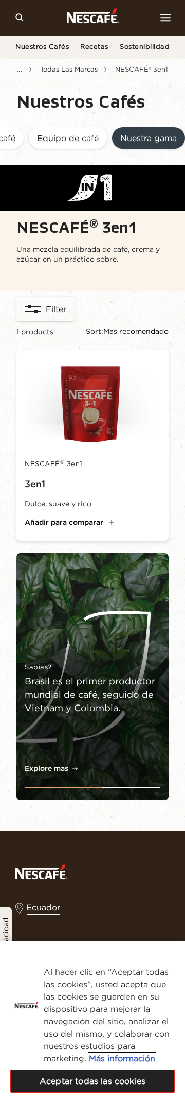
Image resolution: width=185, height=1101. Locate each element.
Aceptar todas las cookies (92, 1081)
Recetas (94, 46)
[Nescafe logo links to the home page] (41, 871)
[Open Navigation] (165, 17)
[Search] (19, 17)
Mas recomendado (136, 331)
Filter (56, 309)
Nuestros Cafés (42, 46)
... (19, 68)
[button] (68, 138)
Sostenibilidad (145, 46)
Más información (122, 1058)
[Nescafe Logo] (93, 17)
